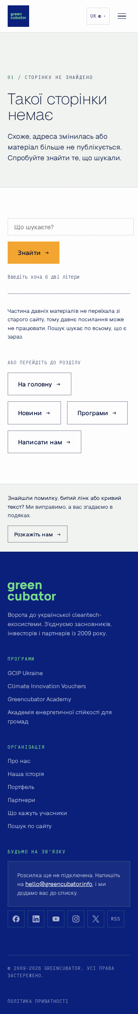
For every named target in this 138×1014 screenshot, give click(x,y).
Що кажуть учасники (37, 812)
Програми (92, 412)
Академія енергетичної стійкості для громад (60, 716)
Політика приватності (38, 1001)
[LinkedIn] (36, 918)
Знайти (29, 252)
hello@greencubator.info (58, 883)
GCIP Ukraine (25, 672)
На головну (35, 384)
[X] (95, 918)
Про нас (19, 760)
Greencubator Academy (39, 698)
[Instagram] (75, 918)
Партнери (21, 799)
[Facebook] (16, 918)
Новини (30, 412)
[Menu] (121, 16)
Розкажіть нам (33, 534)
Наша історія (26, 773)
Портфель (21, 786)
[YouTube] (56, 918)
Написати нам (40, 441)
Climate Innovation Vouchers (47, 685)
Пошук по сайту (30, 825)
